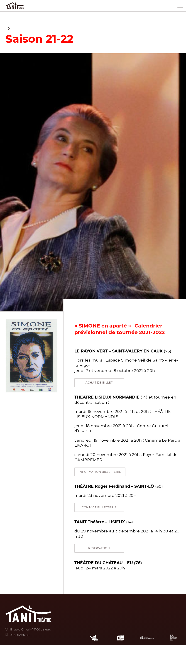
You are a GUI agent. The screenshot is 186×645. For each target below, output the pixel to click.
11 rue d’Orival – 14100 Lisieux (30, 629)
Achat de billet (99, 382)
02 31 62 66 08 (19, 635)
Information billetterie (100, 471)
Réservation (99, 548)
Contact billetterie (99, 507)
